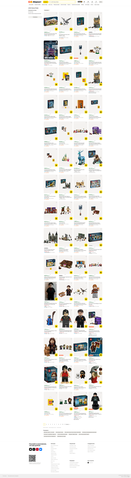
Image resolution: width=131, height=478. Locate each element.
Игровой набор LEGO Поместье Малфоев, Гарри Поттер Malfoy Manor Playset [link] (65, 197)
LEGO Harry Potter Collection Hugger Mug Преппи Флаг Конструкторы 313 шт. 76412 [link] (65, 117)
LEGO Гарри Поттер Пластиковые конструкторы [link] (49, 197)
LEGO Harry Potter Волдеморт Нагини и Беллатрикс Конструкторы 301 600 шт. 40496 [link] (65, 414)
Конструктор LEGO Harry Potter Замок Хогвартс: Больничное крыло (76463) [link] (95, 34)
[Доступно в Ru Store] (40, 450)
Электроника (53, 451)
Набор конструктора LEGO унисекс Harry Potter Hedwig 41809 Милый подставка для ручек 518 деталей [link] (50, 277)
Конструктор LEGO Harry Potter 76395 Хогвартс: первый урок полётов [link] (50, 34)
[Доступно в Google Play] (33, 450)
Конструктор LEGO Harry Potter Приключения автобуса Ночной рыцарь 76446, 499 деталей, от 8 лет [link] (95, 331)
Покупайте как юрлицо (73, 448)
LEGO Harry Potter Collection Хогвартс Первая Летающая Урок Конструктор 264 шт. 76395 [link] (80, 197)
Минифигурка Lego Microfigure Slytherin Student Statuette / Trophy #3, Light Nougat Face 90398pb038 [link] (95, 414)
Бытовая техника (54, 448)
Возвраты (71, 451)
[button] (47, 10)
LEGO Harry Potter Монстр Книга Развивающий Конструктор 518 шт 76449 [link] (50, 170)
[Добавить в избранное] (56, 13)
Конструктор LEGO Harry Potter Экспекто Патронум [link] (79, 170)
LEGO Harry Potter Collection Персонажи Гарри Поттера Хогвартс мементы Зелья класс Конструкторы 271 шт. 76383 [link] (80, 250)
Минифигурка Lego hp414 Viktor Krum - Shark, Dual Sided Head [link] (95, 387)
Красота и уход (53, 457)
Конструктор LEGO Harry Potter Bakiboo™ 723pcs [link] (64, 35)
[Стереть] (74, 2)
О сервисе (71, 450)
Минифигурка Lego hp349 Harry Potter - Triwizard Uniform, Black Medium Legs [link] (65, 331)
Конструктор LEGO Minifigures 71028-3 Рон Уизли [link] (95, 304)
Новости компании (91, 445)
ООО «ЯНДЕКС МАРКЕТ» (125, 475)
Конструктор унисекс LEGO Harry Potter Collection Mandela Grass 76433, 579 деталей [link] (80, 34)
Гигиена (52, 450)
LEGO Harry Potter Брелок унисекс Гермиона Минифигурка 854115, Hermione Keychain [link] (79, 223)
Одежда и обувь (53, 453)
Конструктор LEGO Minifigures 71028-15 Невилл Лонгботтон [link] (65, 304)
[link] (49, 432)
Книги (52, 462)
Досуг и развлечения (54, 445)
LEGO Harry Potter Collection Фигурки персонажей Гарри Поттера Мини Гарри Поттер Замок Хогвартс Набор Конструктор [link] (65, 170)
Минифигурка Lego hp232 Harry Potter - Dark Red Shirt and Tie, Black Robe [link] (50, 304)
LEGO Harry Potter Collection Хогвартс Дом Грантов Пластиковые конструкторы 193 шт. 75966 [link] (80, 277)
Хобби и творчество (54, 459)
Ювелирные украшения (55, 471)
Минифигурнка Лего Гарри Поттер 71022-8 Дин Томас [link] (94, 360)
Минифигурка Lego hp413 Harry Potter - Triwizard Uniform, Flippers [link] (65, 387)
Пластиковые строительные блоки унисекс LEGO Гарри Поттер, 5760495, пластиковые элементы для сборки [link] (80, 360)
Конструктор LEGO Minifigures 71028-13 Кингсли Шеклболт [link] (50, 331)
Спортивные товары (54, 465)
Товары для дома (53, 454)
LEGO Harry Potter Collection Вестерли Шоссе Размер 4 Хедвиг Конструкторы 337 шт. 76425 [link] (95, 63)
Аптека (52, 456)
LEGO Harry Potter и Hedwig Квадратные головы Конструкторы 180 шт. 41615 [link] (80, 387)
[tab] (31, 4)
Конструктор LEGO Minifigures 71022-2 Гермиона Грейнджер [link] (50, 360)
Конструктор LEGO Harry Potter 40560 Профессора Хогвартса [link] (95, 250)
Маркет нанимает (90, 451)
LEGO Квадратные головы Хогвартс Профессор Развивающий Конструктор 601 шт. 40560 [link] (65, 360)
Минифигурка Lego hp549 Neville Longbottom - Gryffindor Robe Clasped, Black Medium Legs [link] (80, 331)
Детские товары (53, 470)
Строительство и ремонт (55, 468)
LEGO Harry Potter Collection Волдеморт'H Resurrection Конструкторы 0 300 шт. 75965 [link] (64, 250)
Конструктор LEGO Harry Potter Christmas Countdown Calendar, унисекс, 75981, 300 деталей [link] (79, 143)
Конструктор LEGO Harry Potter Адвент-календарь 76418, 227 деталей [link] (95, 196)
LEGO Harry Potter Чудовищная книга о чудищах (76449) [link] (65, 277)
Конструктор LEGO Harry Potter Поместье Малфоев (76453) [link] (49, 250)
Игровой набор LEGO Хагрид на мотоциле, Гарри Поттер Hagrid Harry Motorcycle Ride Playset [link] (95, 170)
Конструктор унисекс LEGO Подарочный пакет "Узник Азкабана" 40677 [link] (50, 143)
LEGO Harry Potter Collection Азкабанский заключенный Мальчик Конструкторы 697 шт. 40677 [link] (65, 63)
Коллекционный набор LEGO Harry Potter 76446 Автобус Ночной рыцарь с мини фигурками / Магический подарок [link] (50, 63)
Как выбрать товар (73, 445)
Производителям (90, 448)
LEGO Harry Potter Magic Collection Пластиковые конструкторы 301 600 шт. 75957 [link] (95, 143)
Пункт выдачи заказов (91, 450)
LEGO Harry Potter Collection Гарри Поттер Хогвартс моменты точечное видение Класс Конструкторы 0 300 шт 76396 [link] (50, 223)
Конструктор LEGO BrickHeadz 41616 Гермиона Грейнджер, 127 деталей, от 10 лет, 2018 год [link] (50, 387)
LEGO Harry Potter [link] (77, 62)
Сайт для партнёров (73, 467)
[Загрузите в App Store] (30, 450)
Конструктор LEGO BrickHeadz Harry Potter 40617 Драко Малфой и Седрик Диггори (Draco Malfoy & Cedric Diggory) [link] (80, 414)
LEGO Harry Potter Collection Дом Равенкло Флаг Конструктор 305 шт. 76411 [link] (50, 117)
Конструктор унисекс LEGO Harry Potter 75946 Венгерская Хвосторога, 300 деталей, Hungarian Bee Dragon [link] (80, 304)
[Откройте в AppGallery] (37, 450)
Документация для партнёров (75, 465)
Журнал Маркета (72, 453)
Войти (101, 1)
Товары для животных (54, 467)
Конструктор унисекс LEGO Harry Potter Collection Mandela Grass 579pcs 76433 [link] (80, 89)
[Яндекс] (128, 476)
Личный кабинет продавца (74, 462)
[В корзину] (56, 29)
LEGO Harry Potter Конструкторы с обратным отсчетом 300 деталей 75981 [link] (94, 277)
